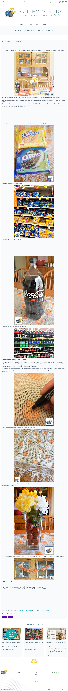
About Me (29, 24)
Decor (6, 1)
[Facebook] (56, 2)
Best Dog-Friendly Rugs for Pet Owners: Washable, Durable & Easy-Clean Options (56, 644)
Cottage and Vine (50, 365)
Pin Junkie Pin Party (27, 610)
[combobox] (46, 1)
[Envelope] (66, 2)
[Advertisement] (34, 600)
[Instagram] (63, 2)
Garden (11, 1)
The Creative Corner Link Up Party (41, 610)
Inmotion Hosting (9, 689)
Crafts (2, 1)
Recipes (26, 1)
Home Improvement (18, 1)
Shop (37, 24)
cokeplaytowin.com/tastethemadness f (12, 583)
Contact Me (45, 24)
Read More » (5, 652)
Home (21, 24)
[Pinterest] (60, 2)
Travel (30, 1)
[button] (4, 617)
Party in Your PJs (19, 610)
